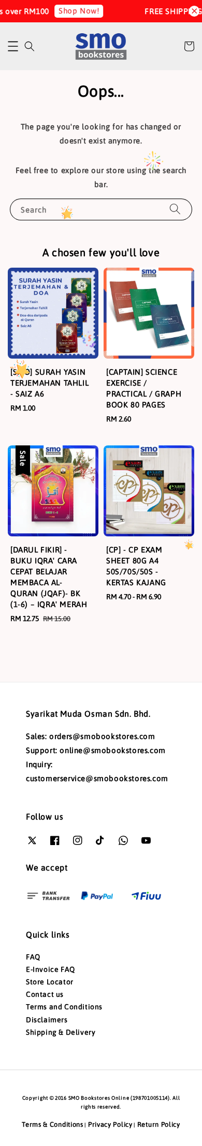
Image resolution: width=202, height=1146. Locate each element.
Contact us (45, 994)
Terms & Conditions (52, 1124)
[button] (13, 46)
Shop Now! (75, 10)
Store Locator (50, 982)
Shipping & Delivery (60, 1032)
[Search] (175, 209)
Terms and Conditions (64, 1007)
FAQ (33, 957)
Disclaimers (47, 1020)
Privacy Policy (110, 1124)
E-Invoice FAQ (50, 969)
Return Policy (158, 1124)
